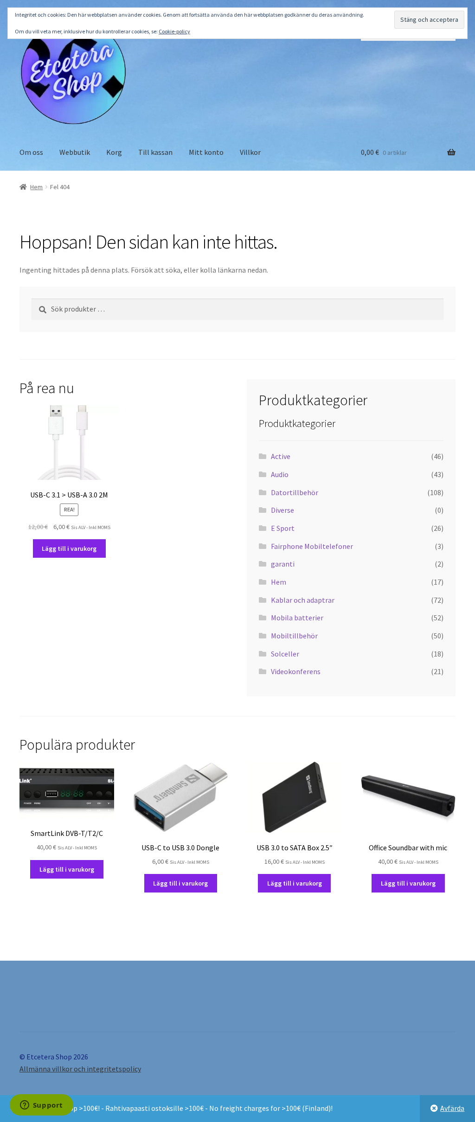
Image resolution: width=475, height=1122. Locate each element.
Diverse (282, 510)
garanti (283, 563)
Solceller (285, 653)
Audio (280, 474)
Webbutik (74, 152)
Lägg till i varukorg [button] (69, 548)
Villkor (250, 152)
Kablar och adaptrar (302, 600)
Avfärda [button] (452, 1108)
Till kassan (155, 152)
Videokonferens (296, 671)
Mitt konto (206, 152)
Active (280, 456)
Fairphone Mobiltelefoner (312, 546)
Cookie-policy (174, 31)
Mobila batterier (297, 617)
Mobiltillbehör (294, 635)
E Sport (283, 528)
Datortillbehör (294, 492)
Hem (36, 187)
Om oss (31, 152)
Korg (114, 152)
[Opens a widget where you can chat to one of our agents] (41, 1105)
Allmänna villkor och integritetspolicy (80, 1068)
